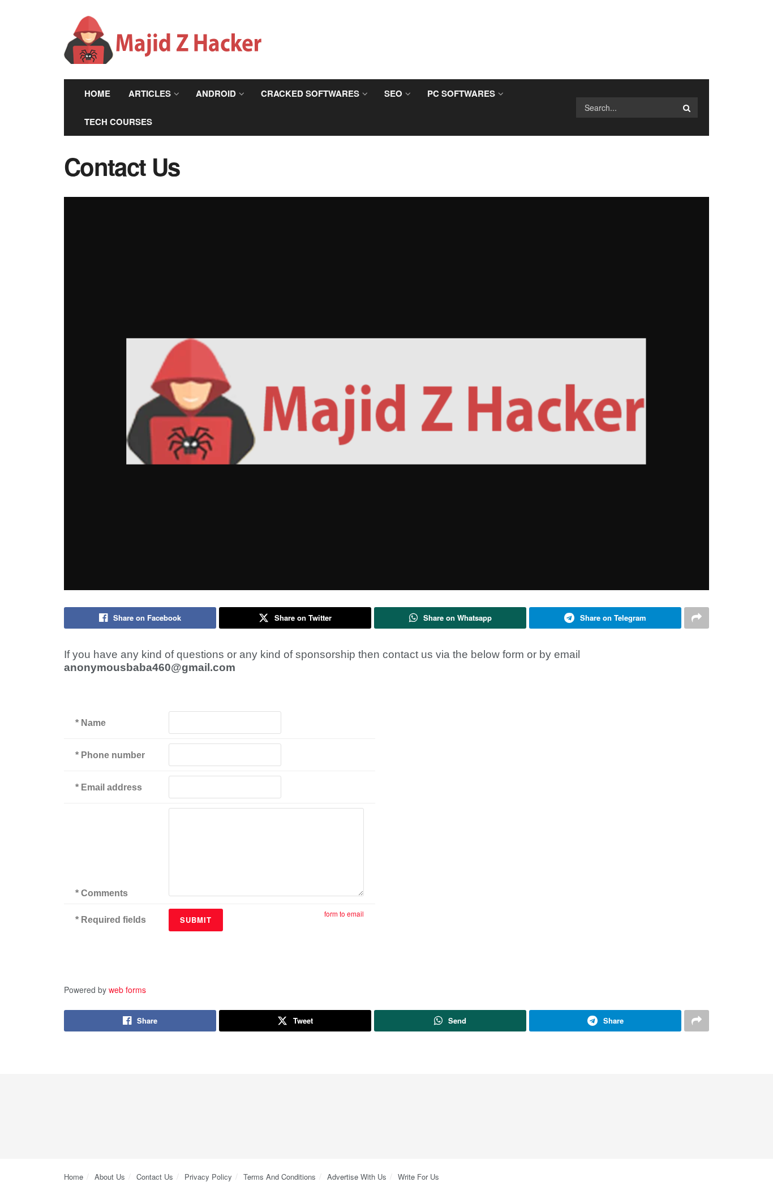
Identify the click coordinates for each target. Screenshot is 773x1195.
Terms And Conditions (279, 1176)
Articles (149, 93)
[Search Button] (687, 107)
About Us (110, 1176)
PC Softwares (461, 93)
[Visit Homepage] (163, 40)
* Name (90, 723)
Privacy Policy (208, 1176)
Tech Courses (118, 121)
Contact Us (154, 1176)
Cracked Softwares (310, 93)
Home (97, 93)
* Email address (108, 787)
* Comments (101, 893)
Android (216, 93)
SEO (393, 93)
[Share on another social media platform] (696, 618)
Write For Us (418, 1176)
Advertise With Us (356, 1176)
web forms (127, 989)
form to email (344, 913)
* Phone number (110, 755)
